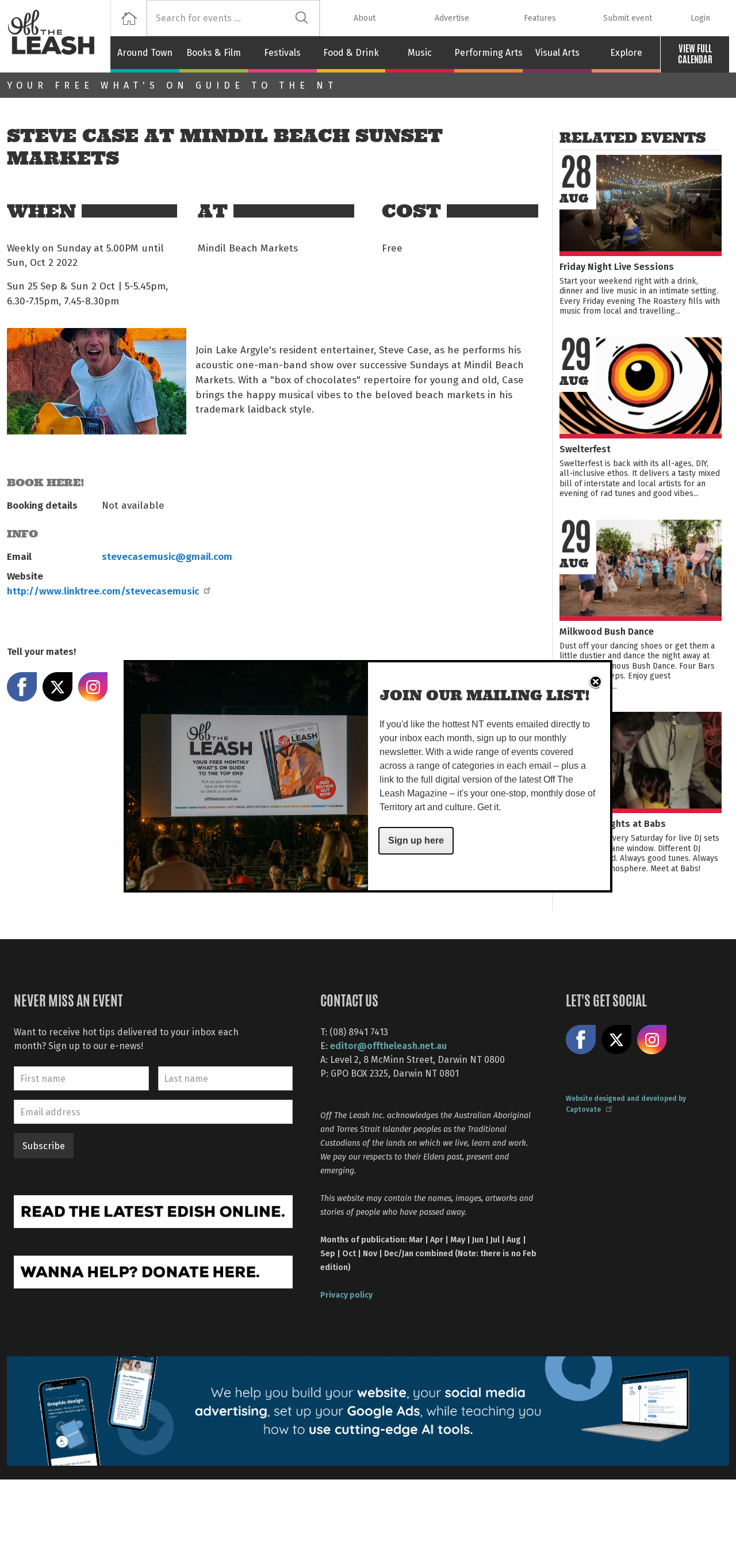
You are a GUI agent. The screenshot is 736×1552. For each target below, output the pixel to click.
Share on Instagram (93, 687)
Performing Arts (488, 52)
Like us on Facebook (581, 1040)
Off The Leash (58, 36)
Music (420, 52)
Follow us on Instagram (652, 1040)
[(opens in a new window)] (153, 1210)
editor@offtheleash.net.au (388, 1045)
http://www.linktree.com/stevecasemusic (103, 590)
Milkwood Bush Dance (606, 631)
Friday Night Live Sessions (616, 266)
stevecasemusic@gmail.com (167, 555)
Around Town (144, 52)
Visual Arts (557, 52)
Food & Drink (351, 52)
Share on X (57, 687)
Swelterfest (585, 448)
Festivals (282, 52)
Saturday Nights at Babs (612, 823)
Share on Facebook (22, 687)
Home (128, 18)
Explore (626, 52)
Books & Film (213, 52)
